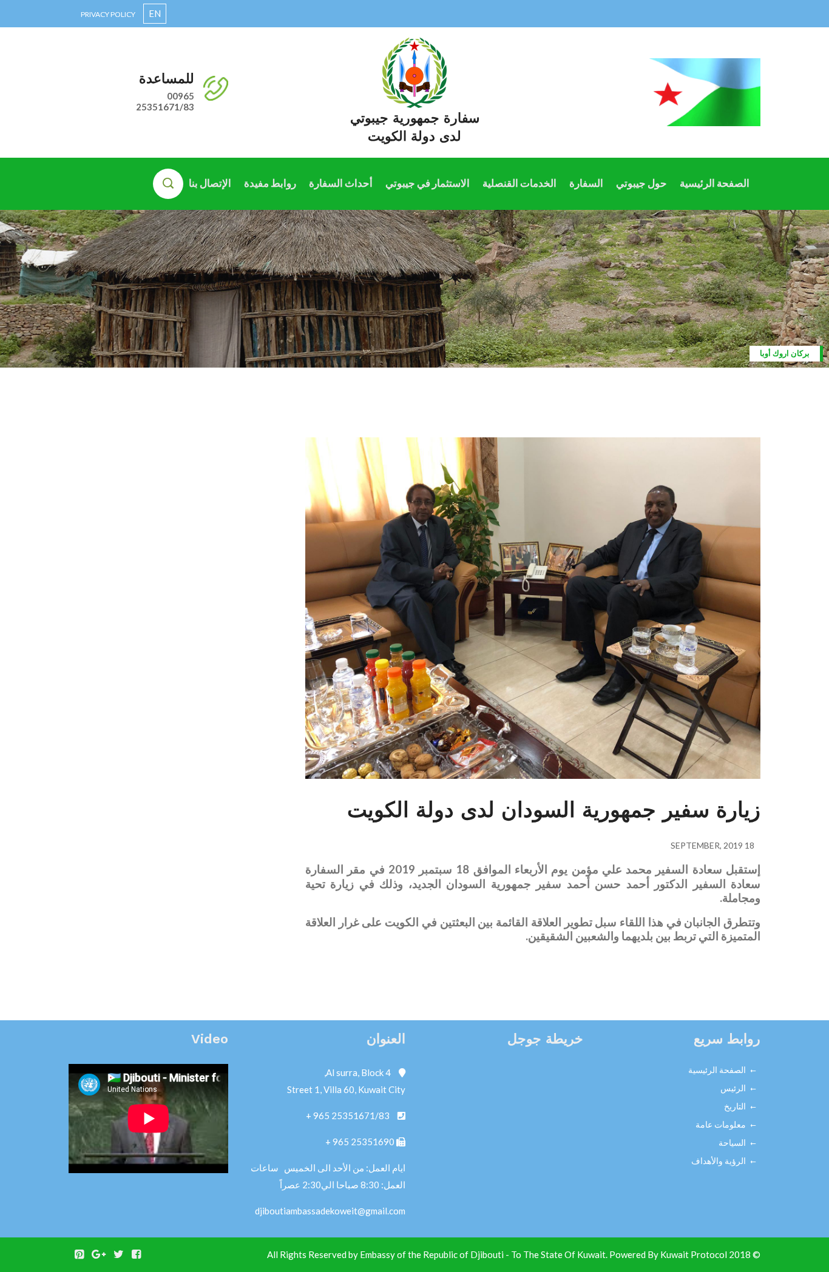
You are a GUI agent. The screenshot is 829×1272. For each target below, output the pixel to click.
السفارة (586, 183)
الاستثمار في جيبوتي (427, 183)
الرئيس (733, 1088)
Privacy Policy (108, 14)
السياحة (732, 1142)
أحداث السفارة (341, 183)
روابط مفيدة (270, 183)
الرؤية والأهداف (718, 1161)
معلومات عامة (720, 1124)
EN (155, 13)
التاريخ (735, 1106)
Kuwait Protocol (693, 1254)
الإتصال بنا (210, 183)
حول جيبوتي (641, 183)
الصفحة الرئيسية (714, 183)
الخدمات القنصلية (519, 183)
